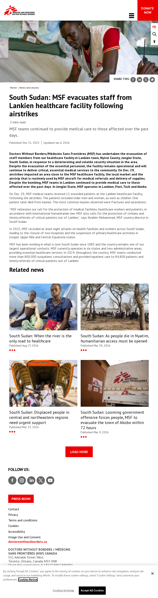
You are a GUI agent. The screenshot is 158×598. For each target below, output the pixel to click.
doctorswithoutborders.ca (27, 542)
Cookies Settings (63, 590)
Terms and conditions (22, 520)
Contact (13, 509)
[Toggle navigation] (132, 16)
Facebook (12, 481)
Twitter (40, 481)
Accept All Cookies (92, 590)
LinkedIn (30, 481)
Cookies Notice (28, 579)
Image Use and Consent (24, 537)
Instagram (21, 481)
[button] (154, 41)
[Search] (154, 34)
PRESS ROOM (21, 499)
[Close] (152, 573)
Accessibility (16, 531)
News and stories (29, 87)
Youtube (50, 481)
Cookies (13, 526)
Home (13, 87)
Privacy (13, 515)
